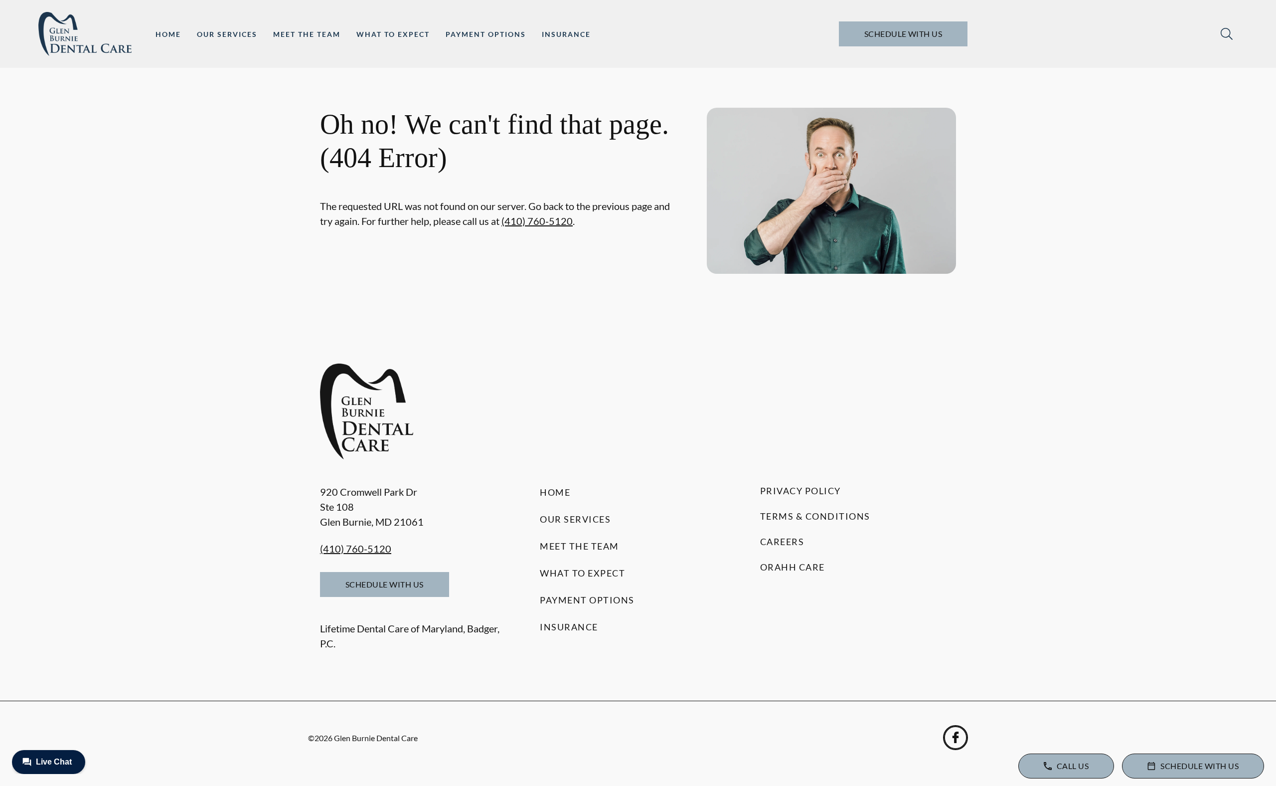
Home (168, 34)
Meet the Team (306, 34)
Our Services (227, 34)
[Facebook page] (955, 737)
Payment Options (486, 34)
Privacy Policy (800, 490)
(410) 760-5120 (537, 221)
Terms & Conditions (815, 516)
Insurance (566, 34)
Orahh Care (792, 567)
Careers (782, 541)
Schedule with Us (903, 33)
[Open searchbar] (1227, 34)
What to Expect (393, 34)
